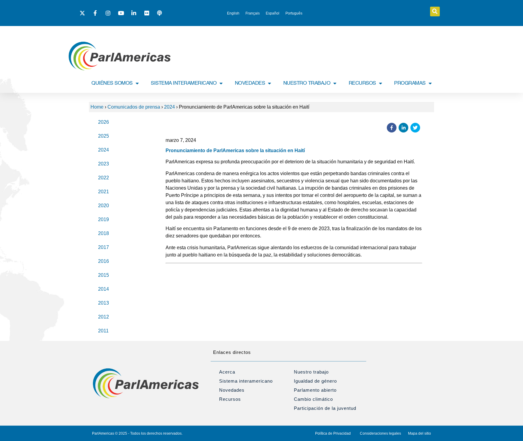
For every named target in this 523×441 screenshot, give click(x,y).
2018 (103, 233)
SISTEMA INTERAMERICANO (183, 83)
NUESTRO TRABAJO (307, 83)
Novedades (232, 390)
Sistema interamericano (246, 381)
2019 (103, 219)
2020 (103, 205)
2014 (103, 289)
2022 (103, 177)
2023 (103, 163)
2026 (103, 122)
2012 (103, 316)
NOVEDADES (250, 83)
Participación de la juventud (325, 408)
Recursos (230, 399)
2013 (103, 302)
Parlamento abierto (315, 390)
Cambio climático (313, 399)
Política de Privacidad (333, 433)
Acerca (227, 371)
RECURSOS (362, 83)
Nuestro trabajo (311, 371)
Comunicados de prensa (133, 106)
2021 (103, 191)
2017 (103, 247)
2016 (103, 261)
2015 (103, 275)
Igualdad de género (315, 381)
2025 (103, 136)
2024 (169, 106)
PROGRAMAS (410, 83)
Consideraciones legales (380, 433)
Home (97, 106)
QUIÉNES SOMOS (112, 83)
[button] (435, 11)
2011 (103, 330)
